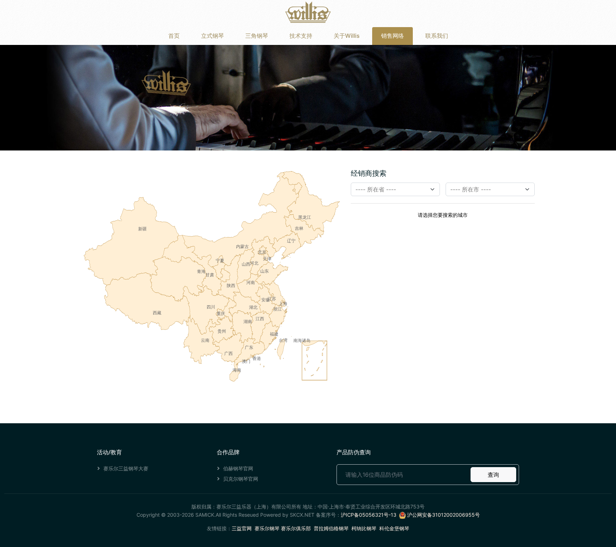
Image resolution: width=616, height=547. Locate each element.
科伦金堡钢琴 (394, 528)
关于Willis (347, 35)
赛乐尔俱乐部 (296, 528)
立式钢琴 (212, 35)
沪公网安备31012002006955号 (443, 515)
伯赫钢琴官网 (238, 468)
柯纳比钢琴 (363, 528)
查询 (493, 474)
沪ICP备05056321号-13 (368, 515)
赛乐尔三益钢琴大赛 (125, 468)
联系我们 (436, 35)
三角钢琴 (256, 35)
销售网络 (392, 35)
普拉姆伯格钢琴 (331, 528)
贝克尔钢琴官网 (240, 479)
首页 (174, 35)
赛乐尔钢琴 (267, 528)
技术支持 (300, 35)
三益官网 (242, 528)
